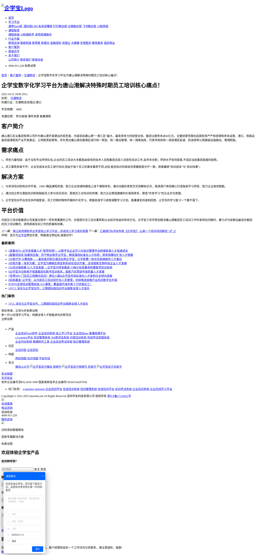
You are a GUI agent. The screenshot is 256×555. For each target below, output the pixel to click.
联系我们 (25, 59)
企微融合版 (75, 26)
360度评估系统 (60, 337)
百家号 (92, 366)
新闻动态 (37, 59)
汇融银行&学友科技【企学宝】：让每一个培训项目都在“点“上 (138, 231)
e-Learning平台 (24, 337)
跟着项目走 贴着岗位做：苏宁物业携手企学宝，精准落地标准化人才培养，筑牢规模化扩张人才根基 (70, 254)
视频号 (57, 366)
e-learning (28, 389)
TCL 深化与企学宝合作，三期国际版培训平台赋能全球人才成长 (49, 288)
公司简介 (14, 59)
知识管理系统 (81, 341)
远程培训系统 (78, 337)
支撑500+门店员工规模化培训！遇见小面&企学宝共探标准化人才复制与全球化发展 (60, 275)
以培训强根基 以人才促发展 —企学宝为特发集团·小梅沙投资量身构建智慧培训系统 (60, 267)
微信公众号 (22, 366)
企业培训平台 (53, 389)
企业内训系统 (23, 341)
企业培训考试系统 (61, 341)
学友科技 (44, 358)
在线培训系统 (71, 389)
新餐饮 (45, 42)
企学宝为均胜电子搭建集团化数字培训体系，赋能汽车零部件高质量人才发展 (56, 271)
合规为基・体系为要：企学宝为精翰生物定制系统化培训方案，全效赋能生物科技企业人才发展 (67, 263)
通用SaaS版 (15, 26)
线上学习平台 (64, 333)
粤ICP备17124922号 (119, 396)
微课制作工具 (41, 341)
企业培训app (80, 333)
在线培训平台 (106, 389)
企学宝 (22, 235)
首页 (11, 17)
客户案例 (14, 47)
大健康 (75, 42)
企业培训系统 (46, 333)
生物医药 (85, 42)
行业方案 (14, 38)
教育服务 (97, 42)
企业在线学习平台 (161, 389)
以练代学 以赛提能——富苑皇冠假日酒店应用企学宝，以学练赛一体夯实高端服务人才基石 (65, 259)
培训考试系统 (123, 389)
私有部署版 (45, 26)
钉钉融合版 (60, 26)
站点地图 (32, 358)
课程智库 (14, 30)
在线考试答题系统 (98, 337)
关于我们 (14, 55)
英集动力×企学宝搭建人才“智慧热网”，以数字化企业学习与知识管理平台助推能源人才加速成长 (68, 250)
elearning (40, 389)
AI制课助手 (27, 34)
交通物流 (29, 75)
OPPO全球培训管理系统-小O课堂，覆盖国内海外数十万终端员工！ (50, 284)
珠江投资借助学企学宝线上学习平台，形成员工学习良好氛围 (50, 231)
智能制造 (25, 42)
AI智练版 (102, 26)
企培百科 (32, 350)
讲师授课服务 (43, 34)
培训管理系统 (42, 337)
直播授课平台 (97, 333)
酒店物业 (109, 42)
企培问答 (20, 350)
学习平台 (14, 22)
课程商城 (14, 34)
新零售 (36, 42)
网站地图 (20, 358)
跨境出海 (14, 42)
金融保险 (55, 42)
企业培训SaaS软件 (26, 333)
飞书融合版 (89, 26)
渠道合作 (14, 51)
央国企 (66, 42)
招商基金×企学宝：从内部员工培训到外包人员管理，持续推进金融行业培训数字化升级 (62, 280)
